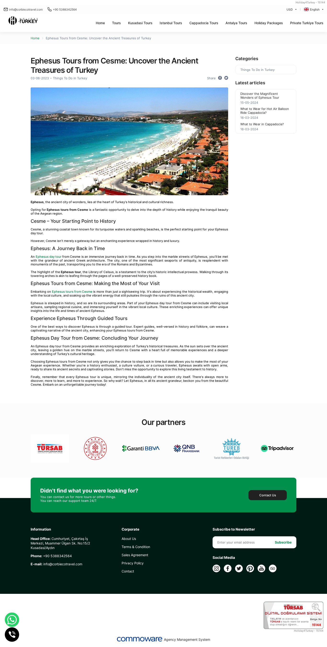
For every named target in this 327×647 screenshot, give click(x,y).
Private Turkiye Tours (306, 23)
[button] (116, 22)
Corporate (130, 529)
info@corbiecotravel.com (26, 9)
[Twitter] (239, 568)
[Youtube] (261, 568)
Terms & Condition (136, 547)
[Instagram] (216, 568)
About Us (129, 539)
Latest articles (250, 82)
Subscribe (283, 542)
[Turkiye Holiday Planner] (23, 21)
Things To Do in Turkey (70, 78)
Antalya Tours (236, 23)
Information (41, 529)
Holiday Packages (268, 23)
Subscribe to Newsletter (234, 529)
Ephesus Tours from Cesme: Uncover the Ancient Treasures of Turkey (98, 38)
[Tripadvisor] (272, 568)
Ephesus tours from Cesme (72, 291)
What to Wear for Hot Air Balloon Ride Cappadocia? (264, 111)
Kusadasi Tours (140, 23)
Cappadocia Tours (203, 23)
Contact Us (267, 495)
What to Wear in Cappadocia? (262, 124)
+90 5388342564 (65, 9)
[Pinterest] (250, 568)
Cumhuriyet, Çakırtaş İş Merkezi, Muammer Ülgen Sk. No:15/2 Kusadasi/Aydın (60, 543)
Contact (128, 571)
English (315, 9)
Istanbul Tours (171, 23)
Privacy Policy (133, 563)
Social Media (224, 557)
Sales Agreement (135, 555)
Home (100, 23)
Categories (246, 58)
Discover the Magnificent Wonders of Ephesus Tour (259, 95)
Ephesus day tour (49, 256)
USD (290, 9)
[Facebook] (227, 568)
